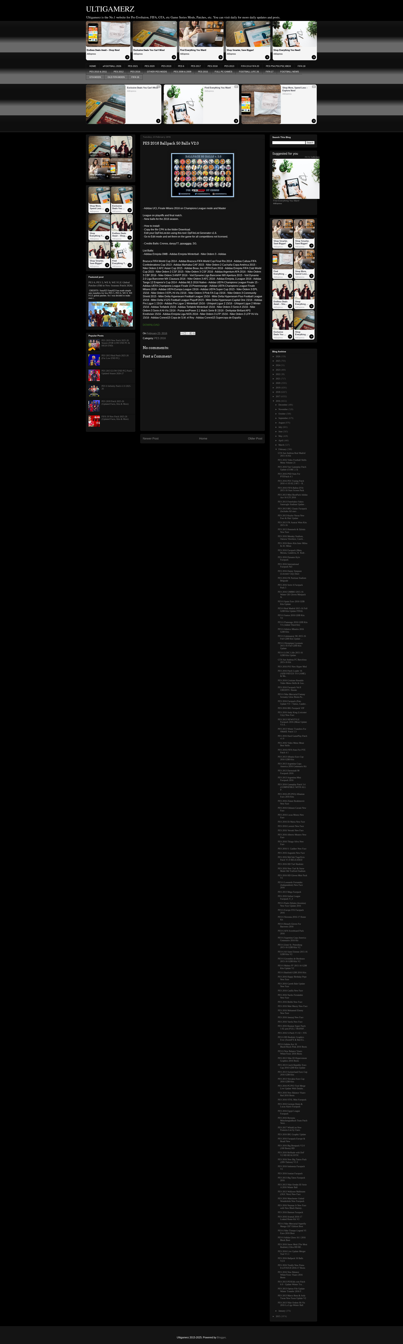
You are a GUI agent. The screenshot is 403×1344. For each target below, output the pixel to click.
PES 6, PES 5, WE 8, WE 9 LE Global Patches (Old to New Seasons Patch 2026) (110, 284)
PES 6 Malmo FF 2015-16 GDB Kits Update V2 (292, 966)
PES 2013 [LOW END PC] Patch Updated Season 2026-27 (117, 372)
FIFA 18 (301, 66)
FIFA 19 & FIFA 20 (250, 66)
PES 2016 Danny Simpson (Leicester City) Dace (290, 572)
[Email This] (181, 333)
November (283, 409)
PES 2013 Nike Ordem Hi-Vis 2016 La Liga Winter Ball (291, 1304)
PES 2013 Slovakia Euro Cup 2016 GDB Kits (291, 1080)
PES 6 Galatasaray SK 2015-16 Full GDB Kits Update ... (292, 637)
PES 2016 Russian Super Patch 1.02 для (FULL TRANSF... (292, 1027)
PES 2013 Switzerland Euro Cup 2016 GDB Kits (292, 1073)
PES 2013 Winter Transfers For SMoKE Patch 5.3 (292, 730)
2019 (278, 387)
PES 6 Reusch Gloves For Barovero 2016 (289, 925)
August (281, 423)
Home (203, 438)
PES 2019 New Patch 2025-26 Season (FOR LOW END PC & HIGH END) (116, 343)
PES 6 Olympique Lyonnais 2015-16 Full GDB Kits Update (290, 646)
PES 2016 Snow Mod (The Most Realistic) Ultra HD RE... (292, 1245)
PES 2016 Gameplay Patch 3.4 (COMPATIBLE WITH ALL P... (292, 787)
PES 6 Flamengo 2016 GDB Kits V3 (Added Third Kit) (292, 623)
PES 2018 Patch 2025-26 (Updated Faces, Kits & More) (115, 402)
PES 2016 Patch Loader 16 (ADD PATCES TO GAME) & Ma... (292, 673)
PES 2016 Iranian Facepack (290, 1173)
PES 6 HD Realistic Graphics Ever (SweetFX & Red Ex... (292, 1038)
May (280, 436)
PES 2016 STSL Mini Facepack (292, 1100)
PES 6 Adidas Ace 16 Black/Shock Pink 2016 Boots (292, 1045)
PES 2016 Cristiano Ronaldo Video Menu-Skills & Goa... (291, 681)
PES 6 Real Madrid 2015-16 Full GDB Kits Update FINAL (292, 609)
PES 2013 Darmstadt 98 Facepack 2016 (288, 772)
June (280, 431)
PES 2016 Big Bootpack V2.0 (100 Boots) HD (291, 1147)
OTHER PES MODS (157, 71)
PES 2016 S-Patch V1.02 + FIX (292, 1033)
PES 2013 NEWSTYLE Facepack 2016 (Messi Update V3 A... (292, 722)
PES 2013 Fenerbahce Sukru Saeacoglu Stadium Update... (292, 503)
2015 (278, 1316)
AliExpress (91, 54)
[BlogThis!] (184, 333)
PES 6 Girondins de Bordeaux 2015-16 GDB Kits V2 (291, 960)
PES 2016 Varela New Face (290, 1022)
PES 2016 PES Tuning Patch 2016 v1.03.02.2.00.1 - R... (291, 482)
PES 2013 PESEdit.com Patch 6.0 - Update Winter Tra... (291, 1283)
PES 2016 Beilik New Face (290, 1002)
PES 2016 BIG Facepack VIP (291, 708)
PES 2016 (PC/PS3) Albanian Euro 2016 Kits (291, 795)
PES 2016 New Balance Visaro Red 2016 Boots (291, 1094)
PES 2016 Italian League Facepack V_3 (289, 897)
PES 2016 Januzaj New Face (290, 1017)
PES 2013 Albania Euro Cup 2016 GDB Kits (291, 758)
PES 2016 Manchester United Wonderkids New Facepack (291, 1199)
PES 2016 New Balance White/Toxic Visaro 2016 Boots (290, 1275)
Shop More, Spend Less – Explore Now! (295, 89)
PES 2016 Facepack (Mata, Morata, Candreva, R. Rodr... (292, 551)
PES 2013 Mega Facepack (289, 892)
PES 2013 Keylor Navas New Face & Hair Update (291, 516)
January (282, 1311)
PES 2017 (196, 66)
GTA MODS (95, 77)
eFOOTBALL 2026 (112, 66)
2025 (278, 361)
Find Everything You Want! (193, 50)
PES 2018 (213, 66)
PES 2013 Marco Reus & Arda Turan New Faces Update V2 (292, 1296)
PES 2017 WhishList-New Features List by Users (289, 1128)
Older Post (255, 438)
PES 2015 (203, 71)
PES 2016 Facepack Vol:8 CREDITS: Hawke (289, 688)
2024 (278, 365)
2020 (278, 383)
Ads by (312, 157)
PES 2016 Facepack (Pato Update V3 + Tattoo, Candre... (292, 702)
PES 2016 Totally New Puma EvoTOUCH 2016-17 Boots (291, 1266)
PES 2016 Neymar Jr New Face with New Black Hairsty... (292, 1206)
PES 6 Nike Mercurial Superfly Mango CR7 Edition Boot (292, 1225)
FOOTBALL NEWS (289, 71)
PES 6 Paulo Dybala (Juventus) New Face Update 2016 (292, 904)
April (281, 440)
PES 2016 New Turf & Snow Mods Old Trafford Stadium (291, 869)
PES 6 (181, 66)
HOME (92, 66)
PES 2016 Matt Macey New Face (292, 1006)
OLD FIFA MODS (116, 77)
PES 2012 (119, 71)
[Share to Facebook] (190, 333)
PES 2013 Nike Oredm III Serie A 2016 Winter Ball (292, 1186)
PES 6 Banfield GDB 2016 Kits (292, 972)
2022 (278, 374)
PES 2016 (135, 71)
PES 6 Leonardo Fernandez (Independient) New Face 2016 (290, 885)
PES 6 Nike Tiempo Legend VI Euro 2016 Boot (292, 1231)
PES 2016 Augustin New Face (291, 853)
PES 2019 (166, 66)
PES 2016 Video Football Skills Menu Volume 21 (292, 461)
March (281, 445)
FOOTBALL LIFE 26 (249, 71)
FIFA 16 (135, 77)
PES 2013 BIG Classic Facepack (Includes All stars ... (292, 510)
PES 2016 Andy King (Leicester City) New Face (292, 713)
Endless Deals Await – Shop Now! (103, 50)
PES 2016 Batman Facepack (290, 1212)
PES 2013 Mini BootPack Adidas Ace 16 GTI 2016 (292, 496)
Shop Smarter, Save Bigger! (240, 50)
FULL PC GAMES (223, 71)
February (282, 449)
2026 (278, 356)
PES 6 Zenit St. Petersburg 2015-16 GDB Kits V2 (290, 946)
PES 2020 (150, 66)
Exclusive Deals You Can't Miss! (149, 50)
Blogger (221, 1337)
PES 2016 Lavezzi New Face (291, 826)
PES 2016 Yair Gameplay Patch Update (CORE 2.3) (292, 468)
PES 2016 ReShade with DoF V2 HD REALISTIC (291, 1153)
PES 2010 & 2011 (98, 71)
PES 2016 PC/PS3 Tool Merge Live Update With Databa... (291, 1087)
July (280, 427)
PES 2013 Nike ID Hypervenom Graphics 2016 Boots (292, 1059)
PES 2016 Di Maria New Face (291, 822)
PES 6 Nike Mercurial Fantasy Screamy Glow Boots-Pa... (291, 695)
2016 (278, 401)
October (282, 414)
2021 (278, 379)
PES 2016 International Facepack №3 (288, 565)
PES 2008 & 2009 (182, 71)
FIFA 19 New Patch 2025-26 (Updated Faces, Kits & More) (115, 417)
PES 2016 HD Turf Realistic (291, 864)
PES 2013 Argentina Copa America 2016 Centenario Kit (292, 765)
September (283, 418)
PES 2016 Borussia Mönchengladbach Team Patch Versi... (292, 1120)
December (283, 405)
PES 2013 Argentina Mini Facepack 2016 (289, 778)
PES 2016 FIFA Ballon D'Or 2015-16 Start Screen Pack (291, 489)
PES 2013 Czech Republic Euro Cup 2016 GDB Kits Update (292, 1066)
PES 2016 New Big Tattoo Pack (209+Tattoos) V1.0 (292, 1160)
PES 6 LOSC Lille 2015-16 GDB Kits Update (290, 654)
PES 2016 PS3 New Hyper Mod (292, 666)
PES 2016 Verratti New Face (291, 830)
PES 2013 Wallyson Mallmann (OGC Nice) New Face (291, 1192)
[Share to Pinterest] (193, 333)
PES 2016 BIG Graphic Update (292, 1134)
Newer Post (151, 438)
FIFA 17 (269, 71)
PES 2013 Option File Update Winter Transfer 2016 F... (291, 1290)
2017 (278, 396)
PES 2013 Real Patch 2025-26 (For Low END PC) (115, 356)
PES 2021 (133, 66)
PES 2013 (229, 66)
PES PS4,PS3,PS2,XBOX (278, 66)
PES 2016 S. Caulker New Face (292, 849)
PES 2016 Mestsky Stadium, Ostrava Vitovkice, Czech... (291, 537)
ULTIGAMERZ (110, 8)
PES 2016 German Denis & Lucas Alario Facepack (290, 1105)
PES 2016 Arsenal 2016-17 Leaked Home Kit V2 (290, 1218)
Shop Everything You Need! (286, 50)
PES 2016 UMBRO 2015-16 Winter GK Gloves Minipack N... (292, 594)
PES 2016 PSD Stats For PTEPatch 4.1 (289, 475)
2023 (278, 370)
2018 (278, 392)
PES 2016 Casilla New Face (290, 990)
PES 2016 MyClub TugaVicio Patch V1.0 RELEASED (291, 858)
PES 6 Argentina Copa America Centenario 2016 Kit (292, 939)
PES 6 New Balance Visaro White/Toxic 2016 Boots (290, 1052)
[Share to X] (187, 333)
